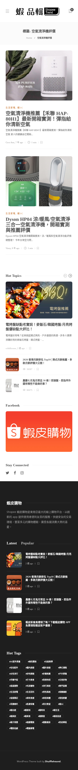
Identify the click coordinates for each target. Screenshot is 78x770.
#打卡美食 (30, 679)
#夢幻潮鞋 (62, 667)
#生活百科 (30, 692)
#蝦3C (60, 704)
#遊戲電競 (30, 722)
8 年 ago (16, 248)
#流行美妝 (46, 685)
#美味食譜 (30, 698)
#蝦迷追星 (56, 716)
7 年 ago (19, 142)
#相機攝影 (62, 692)
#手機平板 (13, 679)
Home (29, 37)
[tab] (12, 543)
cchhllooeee (11, 348)
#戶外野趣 (62, 673)
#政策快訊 (46, 679)
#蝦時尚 (41, 710)
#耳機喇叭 (13, 704)
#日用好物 (62, 679)
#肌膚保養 (30, 704)
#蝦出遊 (12, 710)
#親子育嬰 (13, 722)
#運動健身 (46, 722)
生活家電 (11, 108)
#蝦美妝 (12, 716)
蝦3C (20, 108)
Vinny (8, 248)
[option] (39, 337)
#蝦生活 (55, 710)
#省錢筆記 (13, 698)
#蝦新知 (27, 710)
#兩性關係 (32, 661)
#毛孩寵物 (30, 685)
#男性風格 (46, 692)
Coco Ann (10, 142)
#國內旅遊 (30, 667)
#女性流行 (13, 673)
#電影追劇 (13, 728)
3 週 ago (29, 609)
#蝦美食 (27, 716)
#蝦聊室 (41, 716)
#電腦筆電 (30, 728)
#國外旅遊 (46, 667)
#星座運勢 (13, 685)
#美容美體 (46, 698)
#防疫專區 (62, 722)
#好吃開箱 (30, 673)
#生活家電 (13, 692)
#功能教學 (48, 661)
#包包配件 (13, 667)
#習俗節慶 (62, 698)
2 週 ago (21, 348)
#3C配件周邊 (14, 661)
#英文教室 (46, 704)
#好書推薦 (46, 673)
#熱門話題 (62, 685)
